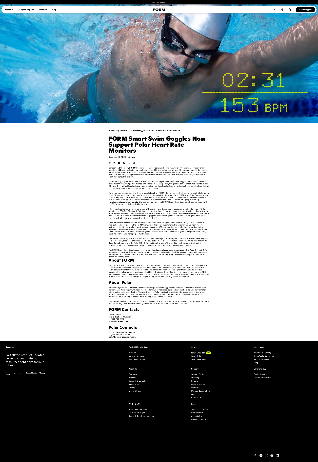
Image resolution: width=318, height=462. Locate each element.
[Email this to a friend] (134, 163)
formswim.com (163, 250)
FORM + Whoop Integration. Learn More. (159, 2)
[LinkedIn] (277, 456)
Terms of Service (31, 373)
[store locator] (282, 9)
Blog (117, 130)
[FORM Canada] (159, 9)
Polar (122, 170)
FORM (132, 168)
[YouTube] (271, 456)
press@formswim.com (118, 321)
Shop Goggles (305, 9)
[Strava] (255, 456)
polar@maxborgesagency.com (122, 337)
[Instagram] (266, 456)
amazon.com (179, 250)
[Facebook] (260, 456)
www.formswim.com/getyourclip (123, 202)
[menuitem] (9, 9)
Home (111, 130)
